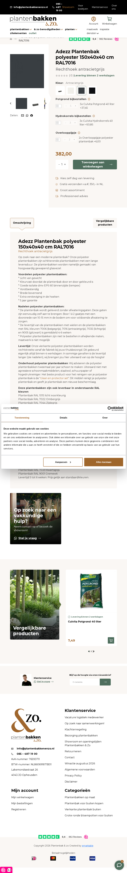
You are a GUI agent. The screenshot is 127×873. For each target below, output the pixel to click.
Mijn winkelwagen (22, 797)
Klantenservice (100, 7)
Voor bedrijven (83, 7)
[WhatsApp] (27, 115)
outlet (32, 33)
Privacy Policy (73, 775)
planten (70, 29)
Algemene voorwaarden (80, 769)
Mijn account (24, 790)
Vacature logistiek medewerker (84, 717)
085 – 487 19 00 (59, 7)
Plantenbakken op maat (80, 797)
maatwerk (92, 29)
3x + (96, 122)
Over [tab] (105, 417)
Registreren (18, 809)
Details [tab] (63, 417)
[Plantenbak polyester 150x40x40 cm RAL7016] (27, 71)
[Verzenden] (105, 682)
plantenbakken (20, 29)
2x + (96, 139)
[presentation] (93, 651)
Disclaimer (71, 781)
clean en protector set (54, 378)
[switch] (58, 106)
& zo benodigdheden (47, 29)
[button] (89, 651)
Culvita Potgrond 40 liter (84, 621)
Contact (70, 757)
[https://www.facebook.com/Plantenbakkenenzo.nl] (31, 115)
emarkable (87, 845)
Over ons (114, 7)
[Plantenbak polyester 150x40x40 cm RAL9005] (92, 90)
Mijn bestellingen (22, 803)
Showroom (68, 7)
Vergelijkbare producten (105, 222)
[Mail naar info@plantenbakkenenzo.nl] (22, 115)
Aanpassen (61, 462)
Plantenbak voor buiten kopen (84, 803)
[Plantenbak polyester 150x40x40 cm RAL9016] (70, 90)
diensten (92, 33)
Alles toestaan (103, 462)
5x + (97, 106)
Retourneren (73, 751)
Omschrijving (22, 222)
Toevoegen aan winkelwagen (92, 164)
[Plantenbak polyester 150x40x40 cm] (60, 90)
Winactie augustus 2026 (80, 763)
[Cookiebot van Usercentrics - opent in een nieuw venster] (109, 408)
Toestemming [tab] (22, 417)
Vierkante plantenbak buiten (83, 809)
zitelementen (18, 33)
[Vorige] (10, 103)
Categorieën (77, 790)
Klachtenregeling (76, 729)
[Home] (11, 39)
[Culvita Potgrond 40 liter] (91, 591)
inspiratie (104, 29)
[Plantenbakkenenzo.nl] (33, 21)
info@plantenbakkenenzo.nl (31, 7)
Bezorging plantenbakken (81, 735)
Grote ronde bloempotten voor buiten (89, 815)
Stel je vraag (27, 538)
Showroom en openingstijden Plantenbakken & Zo (83, 743)
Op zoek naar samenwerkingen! (84, 723)
